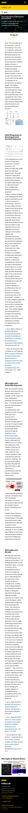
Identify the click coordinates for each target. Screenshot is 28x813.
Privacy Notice (4, 807)
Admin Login (7, 801)
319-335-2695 (7, 798)
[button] (25, 2)
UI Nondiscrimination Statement (15, 807)
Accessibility (4, 808)
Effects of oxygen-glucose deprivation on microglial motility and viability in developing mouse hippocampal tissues (13, 724)
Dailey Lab (6, 7)
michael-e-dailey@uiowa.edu (9, 796)
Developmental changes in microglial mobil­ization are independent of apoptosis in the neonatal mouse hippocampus (13, 338)
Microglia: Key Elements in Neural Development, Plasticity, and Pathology (13, 706)
